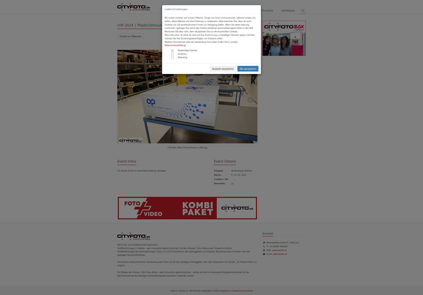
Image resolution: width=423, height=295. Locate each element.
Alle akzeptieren (248, 68)
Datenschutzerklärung (175, 45)
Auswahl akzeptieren (223, 68)
